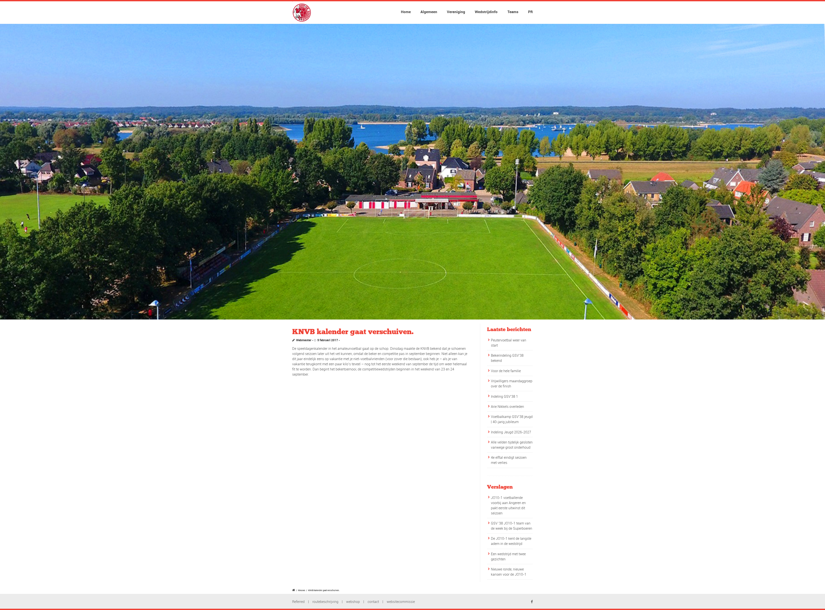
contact (373, 601)
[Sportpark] (412, 172)
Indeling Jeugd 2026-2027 (511, 432)
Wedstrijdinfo (486, 11)
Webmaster (303, 340)
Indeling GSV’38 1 (504, 396)
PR (530, 11)
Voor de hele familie (506, 370)
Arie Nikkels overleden (507, 406)
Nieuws (301, 590)
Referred (298, 601)
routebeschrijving (325, 601)
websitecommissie (401, 601)
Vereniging (456, 11)
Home (406, 11)
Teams (512, 11)
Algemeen (428, 11)
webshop (353, 601)
